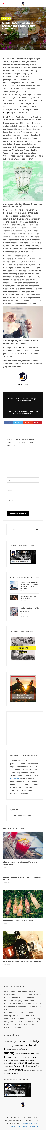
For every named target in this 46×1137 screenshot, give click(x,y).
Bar (5, 1041)
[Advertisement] (24, 728)
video (29, 1070)
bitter (24, 1041)
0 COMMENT (26, 34)
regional (36, 1063)
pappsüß (22, 1063)
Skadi (21, 348)
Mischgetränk (14, 1060)
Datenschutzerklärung (23, 1126)
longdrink (7, 1060)
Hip (18, 1057)
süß (35, 1066)
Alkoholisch (6, 18)
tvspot (26, 1070)
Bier (19, 1041)
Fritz (30, 1049)
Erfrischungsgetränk (14, 1049)
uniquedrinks (6, 34)
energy (18, 1046)
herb (6, 1057)
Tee (38, 1066)
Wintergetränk (9, 1073)
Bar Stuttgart (12, 1041)
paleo (15, 1063)
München (22, 1060)
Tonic (5, 1070)
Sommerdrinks (21, 1066)
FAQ (26, 1049)
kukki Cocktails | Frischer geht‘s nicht (18, 921)
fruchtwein (18, 1053)
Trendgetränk (15, 1069)
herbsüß (12, 1057)
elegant (12, 1046)
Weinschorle (39, 1070)
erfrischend (28, 1045)
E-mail (10, 490)
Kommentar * (12, 452)
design (36, 1041)
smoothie (11, 1066)
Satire (6, 1066)
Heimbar (37, 1053)
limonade (33, 1057)
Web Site (11, 500)
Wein (33, 1070)
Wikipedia (7, 112)
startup (31, 1066)
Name (10, 480)
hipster (23, 1057)
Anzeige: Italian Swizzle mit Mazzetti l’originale (22, 961)
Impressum (14, 779)
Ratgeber (30, 1063)
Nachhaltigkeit (9, 1063)
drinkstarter (7, 1046)
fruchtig (9, 1053)
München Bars (30, 1060)
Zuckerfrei (16, 1073)
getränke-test (28, 1053)
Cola (29, 1041)
